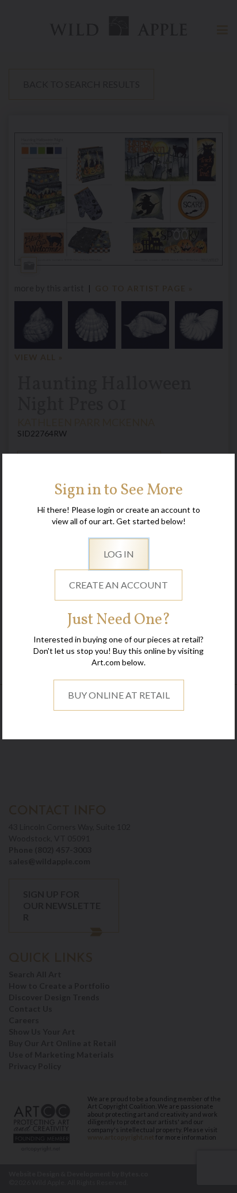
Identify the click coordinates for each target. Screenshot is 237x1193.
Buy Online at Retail (119, 694)
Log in (119, 553)
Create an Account (118, 584)
